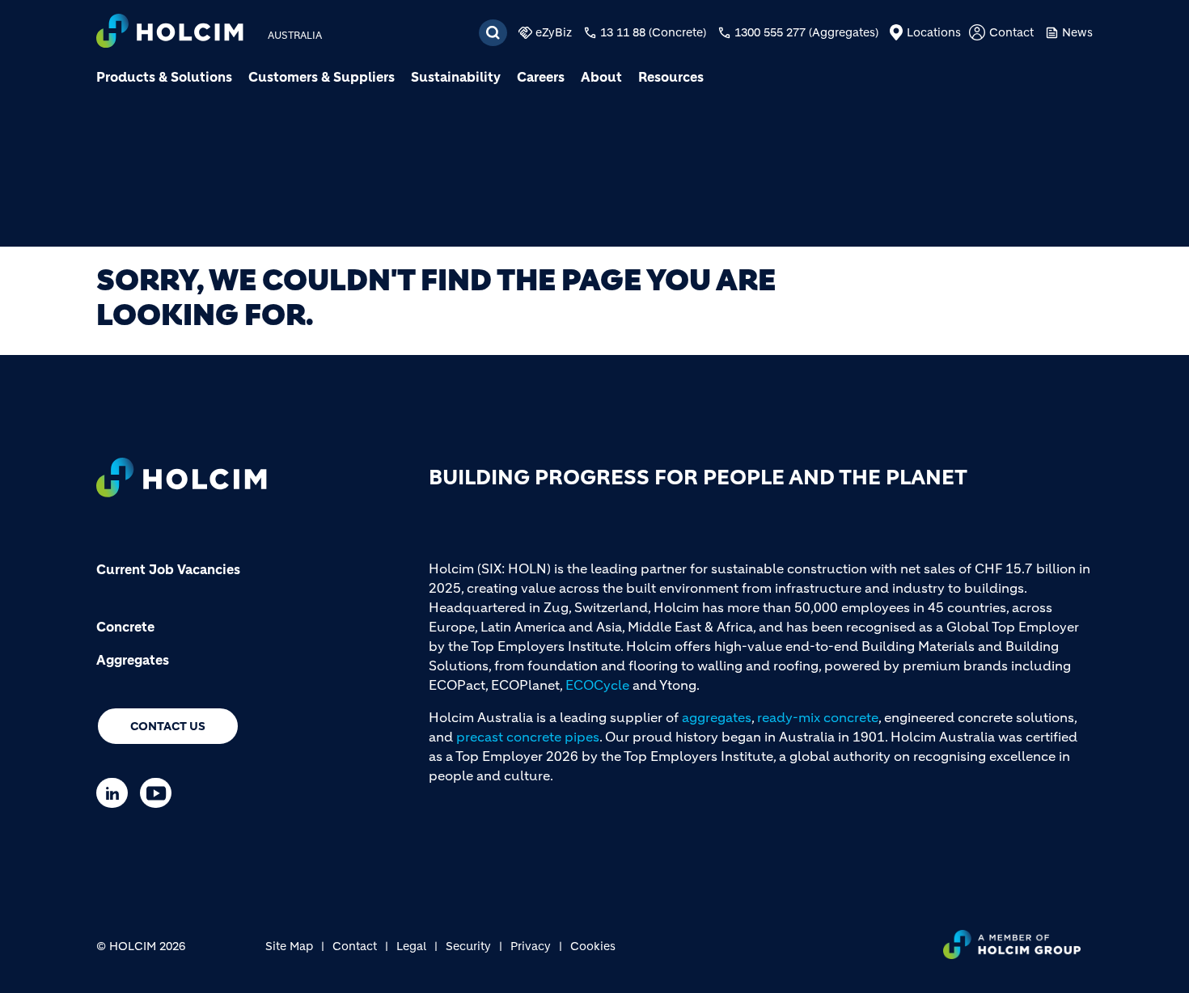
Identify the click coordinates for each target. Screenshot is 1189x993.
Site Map (289, 946)
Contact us (167, 726)
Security (468, 946)
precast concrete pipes (527, 737)
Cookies (593, 946)
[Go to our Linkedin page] (116, 793)
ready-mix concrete (817, 717)
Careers (541, 77)
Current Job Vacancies (168, 569)
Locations (934, 32)
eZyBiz (553, 32)
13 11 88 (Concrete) (653, 32)
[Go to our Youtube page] (160, 793)
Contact (1011, 32)
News (1077, 32)
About (601, 77)
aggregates (716, 717)
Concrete (125, 627)
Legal (411, 946)
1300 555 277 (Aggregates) (806, 32)
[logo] (169, 32)
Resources (671, 77)
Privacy (530, 946)
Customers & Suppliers (321, 77)
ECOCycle (597, 685)
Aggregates (132, 660)
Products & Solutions (164, 77)
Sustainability (456, 77)
